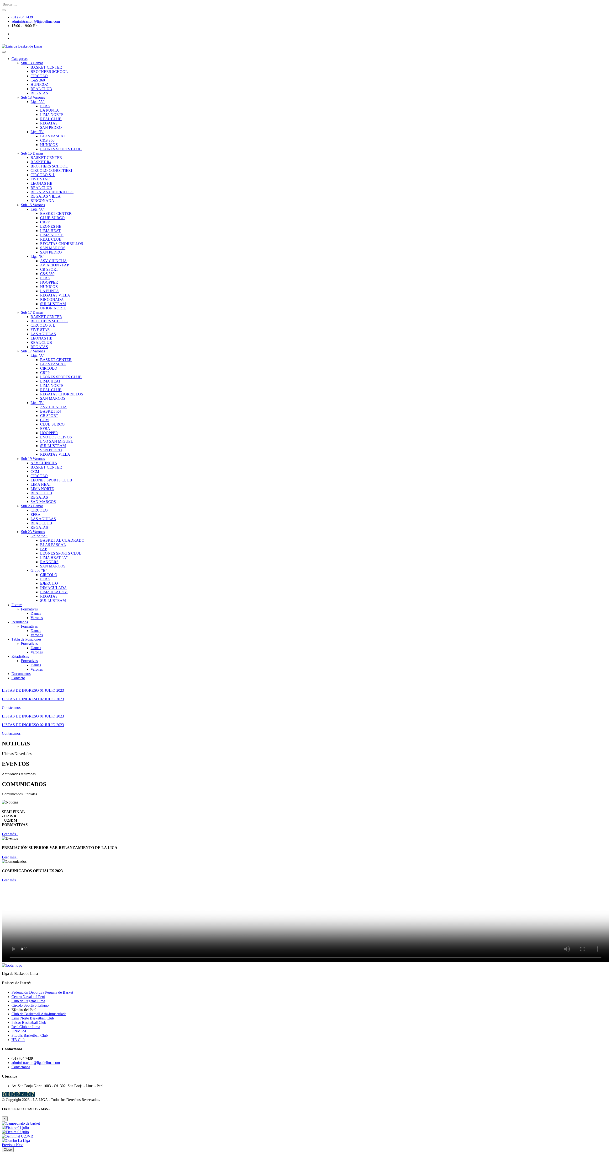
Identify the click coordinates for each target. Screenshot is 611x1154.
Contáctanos (11, 708)
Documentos (21, 674)
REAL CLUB (41, 89)
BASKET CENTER (46, 67)
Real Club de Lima (25, 1027)
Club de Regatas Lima (28, 1001)
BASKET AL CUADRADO (62, 540)
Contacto (18, 678)
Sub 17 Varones (33, 351)
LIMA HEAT (50, 231)
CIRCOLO (39, 76)
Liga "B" (37, 132)
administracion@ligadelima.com (35, 21)
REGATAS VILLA (46, 196)
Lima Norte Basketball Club (32, 1018)
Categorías (19, 59)
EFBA (45, 106)
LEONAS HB (42, 183)
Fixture (16, 605)
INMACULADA (53, 588)
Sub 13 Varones (33, 97)
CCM (44, 420)
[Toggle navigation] (4, 52)
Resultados (19, 622)
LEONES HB (51, 226)
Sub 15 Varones (33, 205)
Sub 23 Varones (33, 532)
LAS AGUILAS (43, 334)
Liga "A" (38, 102)
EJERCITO (49, 583)
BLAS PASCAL (53, 136)
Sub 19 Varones (33, 459)
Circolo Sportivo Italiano (30, 1005)
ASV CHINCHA (53, 261)
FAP (43, 549)
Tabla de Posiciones (26, 639)
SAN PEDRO (51, 127)
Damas (36, 613)
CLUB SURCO (52, 218)
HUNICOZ (39, 84)
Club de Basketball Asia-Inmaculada (38, 1014)
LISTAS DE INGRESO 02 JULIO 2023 (33, 699)
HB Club (18, 1040)
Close (8, 1149)
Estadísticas (20, 656)
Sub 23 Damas (32, 506)
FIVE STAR (40, 179)
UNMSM (18, 1031)
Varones (37, 618)
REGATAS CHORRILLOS (52, 192)
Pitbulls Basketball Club (29, 1035)
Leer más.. (10, 834)
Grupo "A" (39, 536)
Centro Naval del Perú (28, 997)
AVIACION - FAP (54, 265)
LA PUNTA (49, 110)
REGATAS (39, 93)
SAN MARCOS (52, 248)
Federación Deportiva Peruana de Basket (42, 992)
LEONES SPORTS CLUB (61, 149)
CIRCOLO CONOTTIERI (51, 170)
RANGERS (49, 562)
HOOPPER (49, 282)
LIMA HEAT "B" (54, 592)
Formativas (29, 609)
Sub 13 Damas (32, 63)
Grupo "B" (39, 570)
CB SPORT (49, 269)
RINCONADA (42, 201)
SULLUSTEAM (53, 304)
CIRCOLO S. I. (43, 175)
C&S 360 (38, 80)
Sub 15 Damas (32, 153)
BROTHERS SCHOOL (49, 72)
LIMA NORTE (51, 115)
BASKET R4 (41, 162)
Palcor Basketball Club (28, 1022)
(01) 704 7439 (22, 17)
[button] (9, 1145)
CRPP (45, 222)
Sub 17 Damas (32, 312)
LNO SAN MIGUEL (56, 441)
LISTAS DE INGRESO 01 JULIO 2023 (33, 690)
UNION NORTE (53, 308)
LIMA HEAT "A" (54, 557)
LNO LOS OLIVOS (56, 437)
